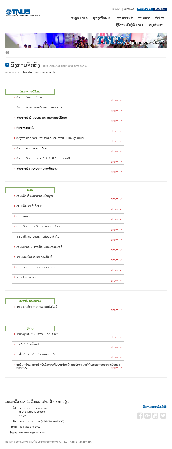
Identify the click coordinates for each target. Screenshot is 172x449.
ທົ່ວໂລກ (159, 18)
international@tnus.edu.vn (33, 432)
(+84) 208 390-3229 (29, 421)
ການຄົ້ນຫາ (144, 18)
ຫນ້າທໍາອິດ (116, 9)
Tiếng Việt (144, 9)
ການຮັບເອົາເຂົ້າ (125, 18)
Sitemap (129, 9)
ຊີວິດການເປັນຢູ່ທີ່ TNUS (130, 25)
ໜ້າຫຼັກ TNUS (79, 18)
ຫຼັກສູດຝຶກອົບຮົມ (102, 18)
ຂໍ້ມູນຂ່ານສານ (156, 25)
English (160, 9)
